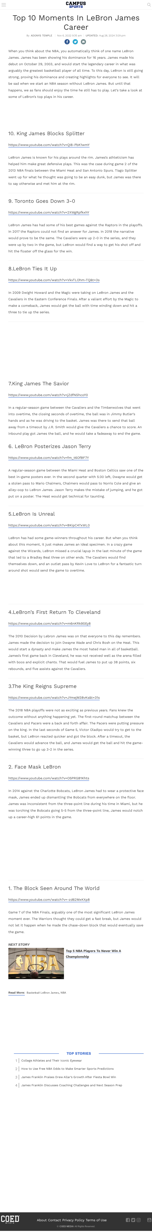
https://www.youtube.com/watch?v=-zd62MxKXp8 (49, 899)
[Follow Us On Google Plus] (144, 1220)
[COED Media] (10, 1223)
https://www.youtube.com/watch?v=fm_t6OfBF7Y (48, 458)
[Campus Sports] (76, 4)
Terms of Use (96, 1220)
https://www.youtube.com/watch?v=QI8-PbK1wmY (49, 145)
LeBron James (50, 992)
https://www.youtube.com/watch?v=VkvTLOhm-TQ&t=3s (54, 280)
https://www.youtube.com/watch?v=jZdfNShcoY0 (48, 395)
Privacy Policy (73, 1220)
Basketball (33, 992)
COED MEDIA (67, 1226)
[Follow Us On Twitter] (133, 1220)
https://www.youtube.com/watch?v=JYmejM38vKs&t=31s (54, 697)
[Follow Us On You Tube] (149, 1220)
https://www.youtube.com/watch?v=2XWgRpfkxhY (48, 212)
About (42, 1220)
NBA (63, 992)
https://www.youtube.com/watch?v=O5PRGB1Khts (48, 778)
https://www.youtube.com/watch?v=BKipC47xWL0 (49, 525)
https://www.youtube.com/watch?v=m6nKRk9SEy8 (49, 623)
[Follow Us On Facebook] (127, 1220)
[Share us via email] (83, 41)
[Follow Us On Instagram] (138, 1220)
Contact (54, 1220)
